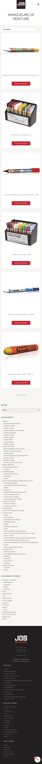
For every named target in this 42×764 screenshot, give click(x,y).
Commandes (7, 747)
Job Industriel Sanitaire (9, 612)
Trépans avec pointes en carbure (13, 547)
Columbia (6, 589)
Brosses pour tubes (9, 460)
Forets (5, 529)
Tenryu (5, 591)
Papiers (6, 478)
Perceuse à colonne (9, 551)
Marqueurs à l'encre (9, 503)
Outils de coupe (7, 512)
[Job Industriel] (21, 4)
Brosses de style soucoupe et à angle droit (16, 455)
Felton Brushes (7, 598)
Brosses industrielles (8, 446)
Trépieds (6, 487)
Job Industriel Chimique (9, 614)
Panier (5, 745)
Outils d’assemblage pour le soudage (13, 510)
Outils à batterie (7, 508)
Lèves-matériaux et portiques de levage (15, 485)
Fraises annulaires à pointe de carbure (15, 531)
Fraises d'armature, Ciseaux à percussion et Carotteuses (20, 538)
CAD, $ (5, 410)
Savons (6, 570)
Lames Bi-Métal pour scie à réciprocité (15, 492)
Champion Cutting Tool (9, 580)
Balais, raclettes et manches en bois (14, 449)
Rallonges (7, 563)
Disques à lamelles (9, 426)
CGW (4, 596)
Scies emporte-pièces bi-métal (13, 499)
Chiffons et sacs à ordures (11, 474)
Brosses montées (9, 458)
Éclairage (6, 556)
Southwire (5, 603)
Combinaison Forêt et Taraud (12, 519)
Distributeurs (7, 476)
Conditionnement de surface (12, 423)
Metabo (5, 607)
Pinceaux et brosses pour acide (13, 462)
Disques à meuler (9, 428)
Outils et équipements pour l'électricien (14, 554)
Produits (15, 23)
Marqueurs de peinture (10, 506)
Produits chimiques (8, 565)
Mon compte (7, 749)
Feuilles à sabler (8, 437)
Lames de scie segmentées (11, 494)
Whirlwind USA (7, 594)
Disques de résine (9, 435)
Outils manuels (8, 560)
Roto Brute (7, 584)
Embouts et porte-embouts (10, 467)
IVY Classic (6, 605)
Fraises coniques (8, 535)
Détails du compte (8, 752)
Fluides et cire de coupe (11, 526)
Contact (6, 756)
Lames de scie (7, 490)
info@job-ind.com (21, 655)
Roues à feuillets (8, 442)
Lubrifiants (7, 567)
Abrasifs (5, 421)
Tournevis (6, 469)
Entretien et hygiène (8, 471)
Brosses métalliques (8, 464)
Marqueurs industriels (9, 501)
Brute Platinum (8, 582)
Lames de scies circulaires (11, 497)
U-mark (5, 609)
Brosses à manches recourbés (12, 451)
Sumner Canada (7, 600)
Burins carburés (8, 517)
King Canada (6, 616)
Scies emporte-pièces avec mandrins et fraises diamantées (21, 542)
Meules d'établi (8, 439)
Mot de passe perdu (9, 754)
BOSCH (5, 619)
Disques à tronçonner (10, 432)
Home (8, 23)
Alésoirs (6, 515)
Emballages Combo (9, 522)
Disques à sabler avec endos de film (14, 430)
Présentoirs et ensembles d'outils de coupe (16, 540)
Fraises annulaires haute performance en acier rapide (19, 533)
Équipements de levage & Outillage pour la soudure (18, 480)
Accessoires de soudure (10, 483)
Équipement (7, 558)
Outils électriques (8, 549)
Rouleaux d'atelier (9, 444)
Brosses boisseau (9, 453)
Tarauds (6, 545)
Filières (6, 524)
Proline (6, 587)
